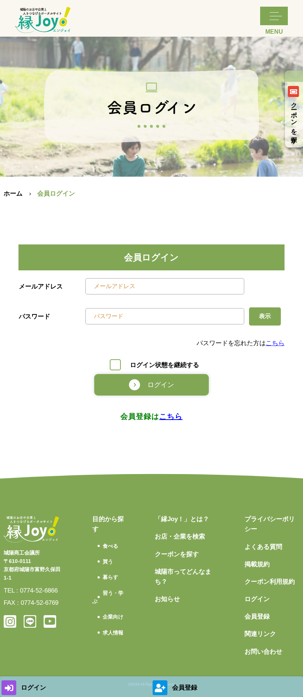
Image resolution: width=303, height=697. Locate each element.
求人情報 (113, 633)
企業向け (113, 617)
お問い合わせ (263, 651)
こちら (275, 343)
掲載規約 (257, 564)
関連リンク (260, 633)
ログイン (257, 599)
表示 (265, 316)
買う (108, 561)
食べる (110, 546)
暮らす (110, 577)
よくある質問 (263, 546)
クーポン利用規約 (270, 581)
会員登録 (257, 616)
